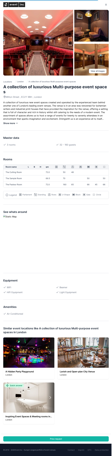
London (20, 81)
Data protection (102, 450)
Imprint (81, 450)
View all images (98, 71)
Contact (71, 450)
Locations (7, 81)
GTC (90, 450)
